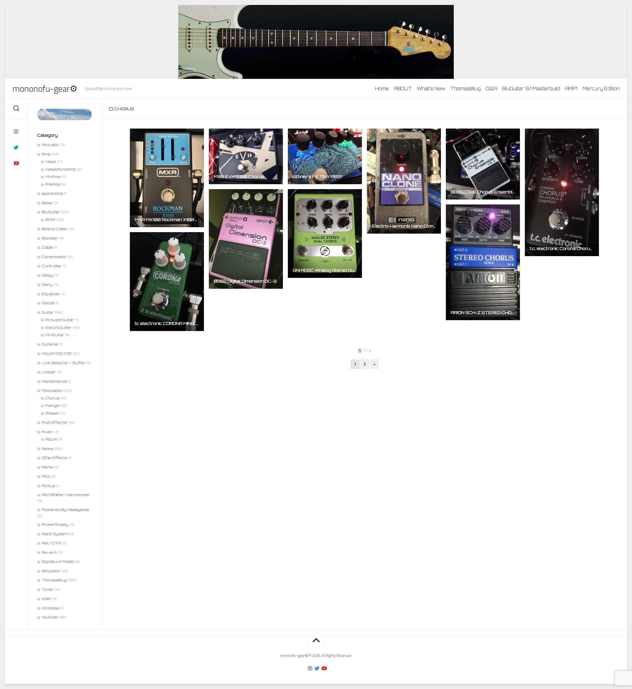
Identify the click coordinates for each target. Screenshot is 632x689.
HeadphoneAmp (60, 169)
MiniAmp (52, 177)
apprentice (52, 193)
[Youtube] (16, 163)
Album (51, 439)
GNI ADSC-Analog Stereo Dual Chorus (327, 270)
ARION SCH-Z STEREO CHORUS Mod (485, 312)
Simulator (51, 571)
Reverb (49, 552)
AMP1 (571, 88)
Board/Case (54, 229)
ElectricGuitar (58, 328)
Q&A (491, 88)
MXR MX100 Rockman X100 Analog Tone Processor (169, 219)
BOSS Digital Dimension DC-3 (245, 281)
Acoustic (50, 145)
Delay (47, 275)
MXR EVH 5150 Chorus (239, 176)
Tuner (48, 589)
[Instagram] (16, 132)
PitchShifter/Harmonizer (66, 495)
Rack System (55, 534)
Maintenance (54, 381)
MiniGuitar (54, 335)
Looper (49, 372)
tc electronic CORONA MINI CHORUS (169, 323)
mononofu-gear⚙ (44, 89)
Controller (52, 266)
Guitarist (50, 344)
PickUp (48, 486)
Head (50, 162)
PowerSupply (55, 524)
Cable (47, 247)
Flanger (52, 406)
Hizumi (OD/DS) (57, 353)
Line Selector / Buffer (63, 363)
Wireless (50, 608)
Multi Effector (55, 422)
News (47, 448)
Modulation (52, 390)
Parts (47, 467)
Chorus (52, 398)
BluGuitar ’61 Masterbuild (531, 88)
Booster (50, 238)
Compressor (54, 257)
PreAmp (52, 184)
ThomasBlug (465, 88)
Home (382, 88)
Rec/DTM (51, 543)
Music (47, 432)
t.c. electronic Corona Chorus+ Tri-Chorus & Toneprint (564, 248)
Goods (48, 303)
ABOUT (403, 88)
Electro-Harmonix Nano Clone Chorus (406, 225)
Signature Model (58, 561)
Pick (46, 476)
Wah (46, 599)
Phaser (52, 413)
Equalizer (51, 294)
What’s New (431, 88)
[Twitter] (16, 148)
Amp (46, 154)
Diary (47, 284)
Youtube (50, 617)
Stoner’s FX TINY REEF (318, 176)
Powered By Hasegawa (65, 510)
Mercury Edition (601, 88)
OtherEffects (54, 458)
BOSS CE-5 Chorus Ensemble (483, 191)
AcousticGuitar (59, 320)
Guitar (48, 312)
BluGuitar (51, 212)
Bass (47, 203)
